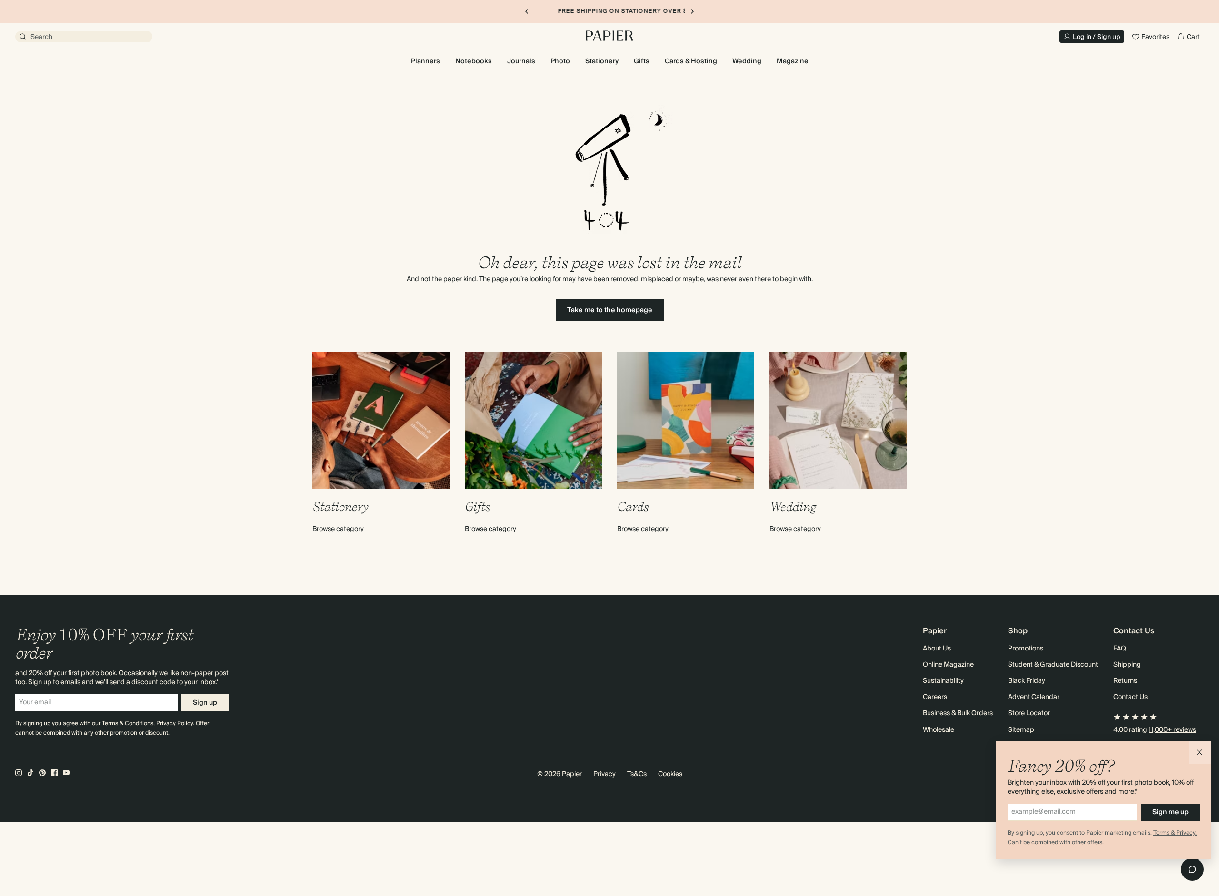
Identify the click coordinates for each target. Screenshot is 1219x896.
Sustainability (943, 681)
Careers (935, 697)
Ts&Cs (637, 774)
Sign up (205, 703)
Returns (1125, 681)
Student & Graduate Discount (1053, 664)
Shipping (1127, 664)
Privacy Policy (174, 724)
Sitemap (1021, 730)
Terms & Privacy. (1175, 833)
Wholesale (938, 730)
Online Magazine (948, 664)
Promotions (1025, 648)
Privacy (604, 774)
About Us (937, 648)
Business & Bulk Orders (958, 713)
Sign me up (1170, 812)
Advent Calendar (1033, 697)
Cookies (670, 774)
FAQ (1119, 648)
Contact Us (1130, 697)
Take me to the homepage (609, 310)
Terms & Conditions (127, 724)
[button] (1200, 752)
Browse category (338, 529)
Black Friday (1026, 681)
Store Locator (1029, 713)
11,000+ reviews (1172, 730)
